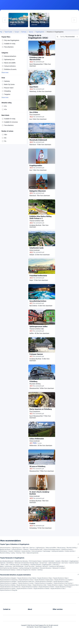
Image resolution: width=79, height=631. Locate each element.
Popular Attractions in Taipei (60, 578)
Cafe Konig (55, 564)
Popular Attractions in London (26, 583)
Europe (17, 32)
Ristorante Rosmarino (45, 568)
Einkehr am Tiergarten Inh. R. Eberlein (26, 570)
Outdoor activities (69, 551)
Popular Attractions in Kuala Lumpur (44, 579)
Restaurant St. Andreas (59, 568)
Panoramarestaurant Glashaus (7, 570)
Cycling (13, 553)
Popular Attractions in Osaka (61, 581)
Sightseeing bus (40, 547)
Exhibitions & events (66, 549)
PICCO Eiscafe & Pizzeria (35, 561)
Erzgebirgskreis (39, 32)
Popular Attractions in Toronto (24, 588)
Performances (3, 551)
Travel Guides (8, 32)
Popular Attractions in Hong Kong (8, 579)
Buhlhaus (40, 570)
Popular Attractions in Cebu (58, 588)
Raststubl (2, 563)
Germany (23, 32)
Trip (1, 32)
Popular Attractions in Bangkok (8, 578)
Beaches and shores (5, 549)
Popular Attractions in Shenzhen (43, 581)
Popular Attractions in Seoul (26, 579)
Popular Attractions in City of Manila (26, 578)
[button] (63, 3)
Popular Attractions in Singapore (8, 583)
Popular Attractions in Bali (39, 585)
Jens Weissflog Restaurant (6, 561)
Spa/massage (46, 551)
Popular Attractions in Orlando (41, 588)
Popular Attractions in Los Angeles (63, 579)
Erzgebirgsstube (74, 561)
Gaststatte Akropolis (35, 564)
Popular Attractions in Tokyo (44, 578)
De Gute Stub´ (43, 563)
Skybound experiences (32, 553)
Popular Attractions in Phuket (46, 586)
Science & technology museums (52, 549)
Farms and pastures (37, 551)
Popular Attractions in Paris (71, 585)
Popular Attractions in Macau (24, 585)
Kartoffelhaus (10, 563)
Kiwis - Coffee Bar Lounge (12, 564)
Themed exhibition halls (36, 549)
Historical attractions (5, 547)
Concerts (10, 551)
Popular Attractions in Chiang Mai (8, 590)
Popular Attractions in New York (26, 581)
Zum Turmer (65, 563)
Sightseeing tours (16, 547)
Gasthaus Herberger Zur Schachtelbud (29, 568)
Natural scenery (61, 547)
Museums (25, 549)
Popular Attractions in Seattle (7, 588)
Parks (23, 553)
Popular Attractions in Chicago (63, 586)
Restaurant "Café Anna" (42, 566)
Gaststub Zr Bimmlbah (48, 561)
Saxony (31, 32)
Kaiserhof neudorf (74, 563)
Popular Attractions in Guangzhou (43, 583)
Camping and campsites (58, 551)
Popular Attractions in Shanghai (8, 581)
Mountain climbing (71, 547)
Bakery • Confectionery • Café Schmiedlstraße (11, 566)
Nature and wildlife (51, 547)
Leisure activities (26, 551)
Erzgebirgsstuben (46, 564)
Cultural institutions (17, 549)
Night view (25, 547)
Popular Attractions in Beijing (7, 585)
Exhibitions (17, 551)
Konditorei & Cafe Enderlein (56, 566)
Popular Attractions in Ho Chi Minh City (10, 586)
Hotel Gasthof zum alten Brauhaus (9, 568)
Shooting (18, 553)
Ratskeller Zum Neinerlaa (21, 561)
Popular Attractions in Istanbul (29, 586)
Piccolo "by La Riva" (30, 566)
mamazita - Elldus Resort (61, 561)
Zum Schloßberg (25, 564)
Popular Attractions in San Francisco (63, 583)
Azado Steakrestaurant (54, 563)
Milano (2, 564)
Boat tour (32, 547)
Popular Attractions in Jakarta (55, 585)
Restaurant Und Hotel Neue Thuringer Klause (26, 563)
